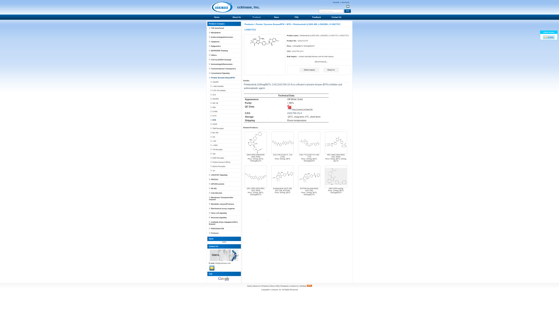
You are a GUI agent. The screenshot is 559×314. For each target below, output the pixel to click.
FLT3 (214, 116)
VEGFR (216, 82)
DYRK (215, 112)
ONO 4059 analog (336, 189)
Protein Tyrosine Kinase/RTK (270, 24)
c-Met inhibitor (218, 86)
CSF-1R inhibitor (219, 91)
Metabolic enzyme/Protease (222, 204)
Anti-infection (216, 193)
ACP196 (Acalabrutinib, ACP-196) (309, 190)
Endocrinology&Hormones (222, 37)
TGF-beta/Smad (217, 28)
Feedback (316, 17)
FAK (214, 107)
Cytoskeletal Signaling (220, 73)
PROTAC (214, 180)
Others (214, 55)
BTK (289, 24)
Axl (214, 137)
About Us (236, 17)
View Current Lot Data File (302, 109)
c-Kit (214, 141)
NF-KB (214, 189)
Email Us (331, 70)
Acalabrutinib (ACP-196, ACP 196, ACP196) (282, 190)
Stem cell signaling (219, 213)
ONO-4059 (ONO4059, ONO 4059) (256, 156)
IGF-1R (215, 103)
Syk (214, 154)
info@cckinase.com (223, 263)
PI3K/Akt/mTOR (217, 229)
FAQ (296, 17)
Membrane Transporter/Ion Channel (221, 199)
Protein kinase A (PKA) (221, 162)
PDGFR (216, 99)
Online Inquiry (309, 70)
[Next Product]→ (321, 62)
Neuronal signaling (219, 218)
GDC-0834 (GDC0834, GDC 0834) (336, 156)
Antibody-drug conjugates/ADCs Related (223, 223)
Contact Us (336, 17)
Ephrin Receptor (219, 166)
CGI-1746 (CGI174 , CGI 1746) (282, 156)
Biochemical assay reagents (223, 209)
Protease (215, 233)
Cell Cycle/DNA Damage (221, 60)
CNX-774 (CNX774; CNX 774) (309, 156)
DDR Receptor (218, 158)
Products (257, 17)
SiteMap (303, 286)
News (276, 17)
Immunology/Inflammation (221, 64)
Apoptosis (215, 42)
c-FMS (215, 145)
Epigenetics (216, 46)
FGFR (215, 124)
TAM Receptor (218, 128)
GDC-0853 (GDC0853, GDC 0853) (256, 190)
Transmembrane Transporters (223, 69)
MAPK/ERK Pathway (219, 51)
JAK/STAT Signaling (219, 175)
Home (216, 17)
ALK (214, 95)
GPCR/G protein (217, 184)
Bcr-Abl (215, 133)
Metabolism (216, 33)
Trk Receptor (218, 150)
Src (214, 171)
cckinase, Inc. (276, 290)
